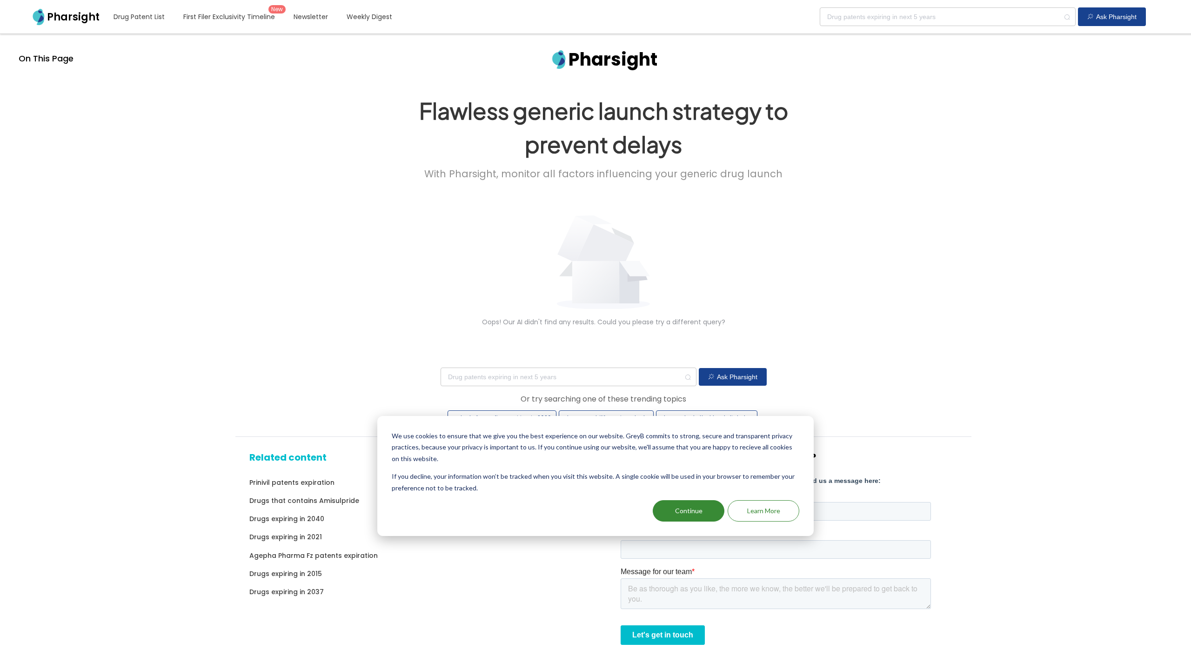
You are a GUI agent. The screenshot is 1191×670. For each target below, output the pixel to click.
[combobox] (948, 16)
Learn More (763, 511)
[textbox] (948, 16)
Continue (689, 511)
